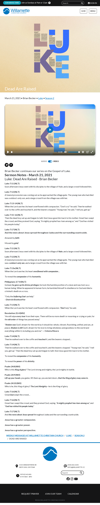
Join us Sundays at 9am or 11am (26, 3)
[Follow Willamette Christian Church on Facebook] (68, 479)
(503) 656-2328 (73, 465)
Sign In (93, 3)
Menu (92, 11)
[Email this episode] (7, 165)
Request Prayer (30, 493)
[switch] (50, 161)
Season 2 (49, 98)
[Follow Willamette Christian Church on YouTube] (76, 479)
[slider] (34, 152)
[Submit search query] (82, 3)
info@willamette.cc (76, 467)
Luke (40, 98)
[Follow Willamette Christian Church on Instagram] (72, 479)
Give (83, 11)
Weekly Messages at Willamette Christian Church (34, 435)
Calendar (73, 493)
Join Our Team (53, 493)
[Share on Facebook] (11, 165)
